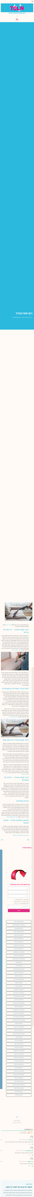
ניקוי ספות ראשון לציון (18, 989)
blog (17, 16)
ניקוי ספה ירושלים (19, 1023)
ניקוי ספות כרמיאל (19, 1068)
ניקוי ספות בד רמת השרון (18, 993)
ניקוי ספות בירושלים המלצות (19, 925)
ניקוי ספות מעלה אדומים (19, 1074)
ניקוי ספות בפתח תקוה (19, 932)
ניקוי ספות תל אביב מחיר (19, 1071)
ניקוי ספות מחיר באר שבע (18, 1003)
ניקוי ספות (25, 899)
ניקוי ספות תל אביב (19, 976)
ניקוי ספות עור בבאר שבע (18, 1017)
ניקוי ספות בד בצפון (19, 1078)
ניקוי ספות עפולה (18, 1095)
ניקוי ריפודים (17, 901)
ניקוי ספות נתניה (18, 1037)
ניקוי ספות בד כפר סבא (19, 1027)
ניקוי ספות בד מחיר (16, 650)
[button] (17, 19)
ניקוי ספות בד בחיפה (18, 1006)
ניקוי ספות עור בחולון (18, 938)
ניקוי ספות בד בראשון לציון (18, 1010)
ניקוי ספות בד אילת (19, 1040)
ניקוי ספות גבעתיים (19, 928)
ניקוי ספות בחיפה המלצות (18, 952)
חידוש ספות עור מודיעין (19, 979)
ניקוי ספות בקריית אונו (19, 1064)
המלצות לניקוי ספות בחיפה (19, 1034)
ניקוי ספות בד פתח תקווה (18, 1051)
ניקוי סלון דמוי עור (13, 716)
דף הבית (30, 317)
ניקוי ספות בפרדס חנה (19, 1088)
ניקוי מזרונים (25, 901)
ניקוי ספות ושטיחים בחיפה (18, 969)
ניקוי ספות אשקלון (19, 983)
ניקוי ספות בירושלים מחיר (18, 996)
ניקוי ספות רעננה (18, 986)
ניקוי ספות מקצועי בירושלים (19, 1085)
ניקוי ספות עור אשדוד (18, 1061)
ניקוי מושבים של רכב (23, 903)
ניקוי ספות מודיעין (19, 1091)
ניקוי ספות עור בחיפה (18, 1047)
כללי (15, 903)
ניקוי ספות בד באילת (18, 942)
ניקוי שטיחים (18, 899)
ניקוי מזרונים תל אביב (18, 1081)
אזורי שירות (24, 317)
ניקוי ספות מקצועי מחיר (11, 817)
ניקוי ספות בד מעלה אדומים (19, 959)
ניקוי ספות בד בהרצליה (19, 955)
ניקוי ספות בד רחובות (18, 972)
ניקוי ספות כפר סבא (19, 1030)
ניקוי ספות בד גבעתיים (19, 1057)
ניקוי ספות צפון (19, 962)
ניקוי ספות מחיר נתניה (19, 921)
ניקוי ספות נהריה (18, 966)
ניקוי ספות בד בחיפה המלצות (19, 1020)
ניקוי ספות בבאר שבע (18, 1044)
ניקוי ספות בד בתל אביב (19, 945)
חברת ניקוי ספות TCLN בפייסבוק (21, 835)
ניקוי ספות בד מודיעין (18, 1000)
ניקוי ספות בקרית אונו (18, 935)
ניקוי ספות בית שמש (19, 949)
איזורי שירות (8, 624)
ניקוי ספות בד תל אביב (19, 1054)
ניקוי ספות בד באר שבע (19, 1013)
